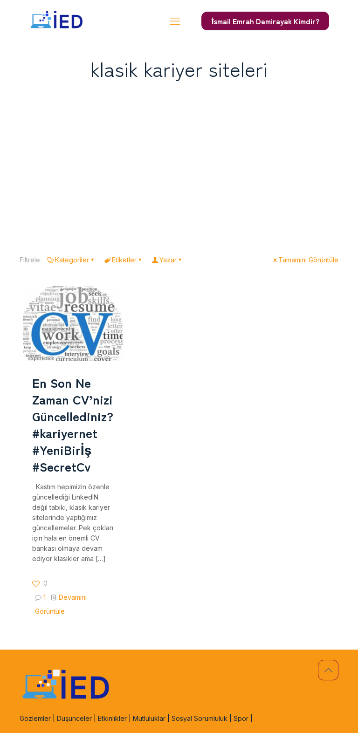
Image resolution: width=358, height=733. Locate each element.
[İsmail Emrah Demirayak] (57, 21)
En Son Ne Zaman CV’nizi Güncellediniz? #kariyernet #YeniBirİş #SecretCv (72, 424)
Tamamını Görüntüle (308, 260)
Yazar (168, 260)
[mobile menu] (175, 21)
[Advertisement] (179, 164)
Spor (241, 718)
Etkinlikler (112, 718)
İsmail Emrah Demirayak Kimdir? (265, 21)
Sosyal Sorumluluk (199, 718)
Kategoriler (72, 260)
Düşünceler (74, 718)
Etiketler (124, 260)
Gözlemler (35, 718)
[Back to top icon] (328, 670)
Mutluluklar (149, 718)
